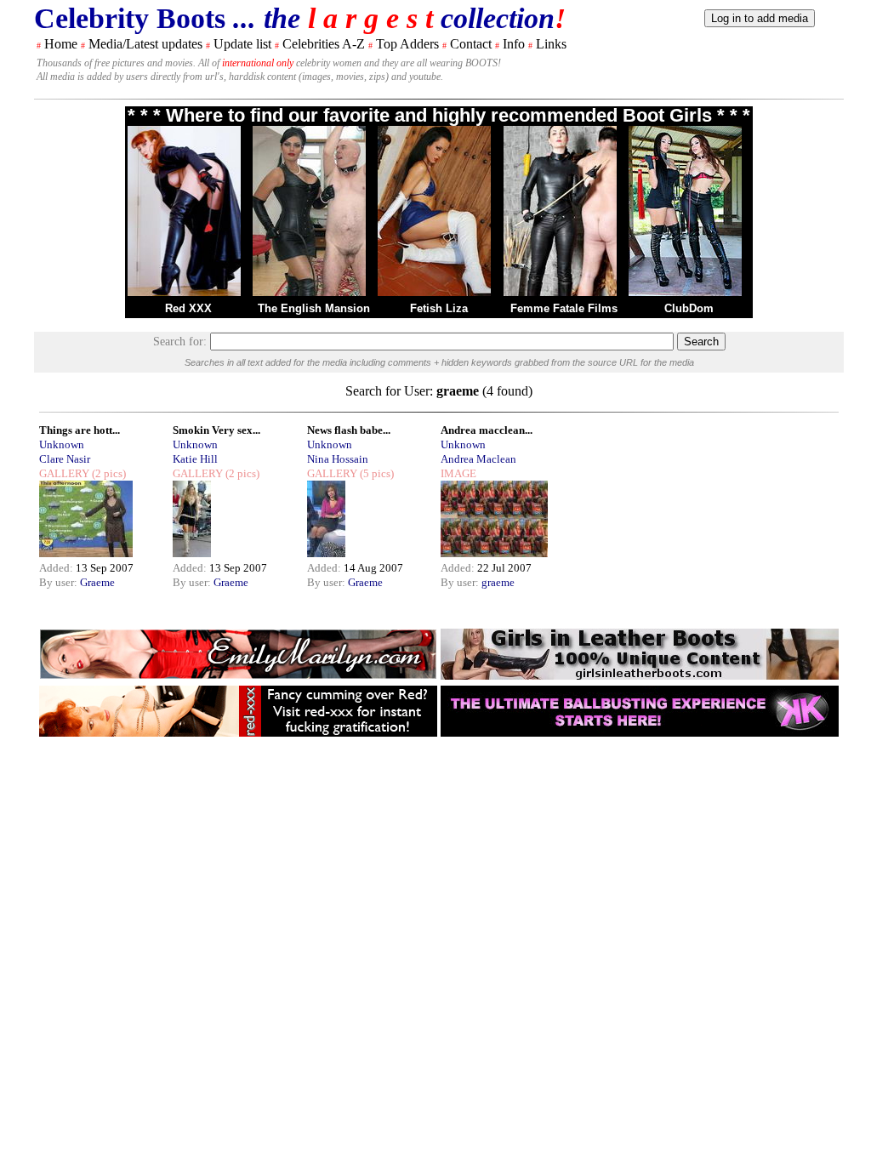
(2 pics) (107, 473)
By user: (59, 582)
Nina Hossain (337, 459)
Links (551, 44)
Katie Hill (195, 459)
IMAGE (458, 473)
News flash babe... (348, 430)
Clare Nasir (64, 459)
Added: (57, 567)
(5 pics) (375, 473)
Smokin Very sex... (216, 430)
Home (60, 44)
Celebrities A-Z (323, 44)
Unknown (61, 444)
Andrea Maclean (478, 459)
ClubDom (689, 308)
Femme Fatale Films (564, 308)
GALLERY (64, 473)
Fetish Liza (439, 308)
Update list (242, 44)
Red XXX (188, 308)
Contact (471, 44)
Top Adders (407, 44)
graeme (498, 582)
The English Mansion (314, 308)
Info (514, 44)
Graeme (97, 582)
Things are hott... (79, 430)
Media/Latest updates (145, 44)
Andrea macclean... (486, 430)
